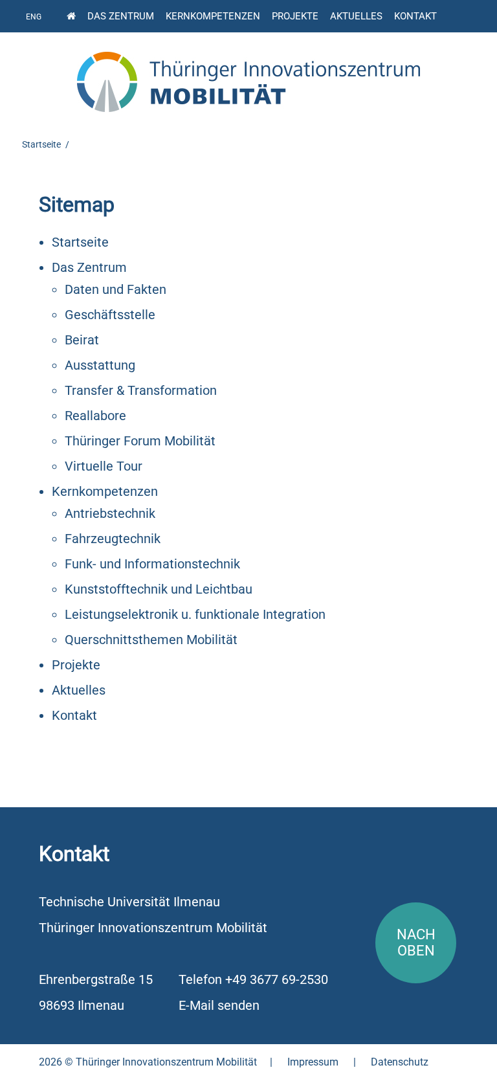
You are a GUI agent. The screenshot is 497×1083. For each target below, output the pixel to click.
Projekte (295, 16)
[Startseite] (71, 15)
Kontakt (415, 16)
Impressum (312, 1062)
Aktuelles (356, 16)
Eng (33, 16)
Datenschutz (399, 1062)
